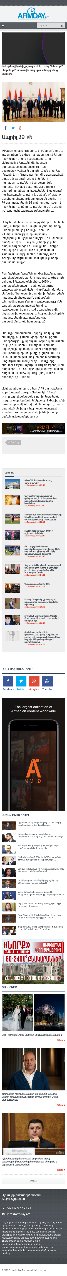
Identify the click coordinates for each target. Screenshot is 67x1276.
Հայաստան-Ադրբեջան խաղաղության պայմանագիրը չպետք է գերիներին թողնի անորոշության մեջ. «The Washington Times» (42, 569)
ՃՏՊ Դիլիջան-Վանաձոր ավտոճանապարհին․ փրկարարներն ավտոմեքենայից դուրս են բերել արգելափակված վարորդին (42, 550)
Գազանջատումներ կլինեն (37, 584)
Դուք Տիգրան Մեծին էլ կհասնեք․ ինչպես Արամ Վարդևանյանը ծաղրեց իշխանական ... (40, 916)
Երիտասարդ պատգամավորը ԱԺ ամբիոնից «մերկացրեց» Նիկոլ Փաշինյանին (39, 823)
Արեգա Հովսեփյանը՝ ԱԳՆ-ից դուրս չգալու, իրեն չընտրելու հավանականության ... (41, 870)
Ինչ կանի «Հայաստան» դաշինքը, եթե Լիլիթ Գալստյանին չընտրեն (39, 904)
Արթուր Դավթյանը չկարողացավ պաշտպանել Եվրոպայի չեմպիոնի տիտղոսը (41, 602)
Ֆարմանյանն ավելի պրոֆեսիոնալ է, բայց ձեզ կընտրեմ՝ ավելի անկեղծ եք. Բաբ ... (40, 928)
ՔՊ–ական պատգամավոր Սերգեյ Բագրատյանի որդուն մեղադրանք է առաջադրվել (41, 618)
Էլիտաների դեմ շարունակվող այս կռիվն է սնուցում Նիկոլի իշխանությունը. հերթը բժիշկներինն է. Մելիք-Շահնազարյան (30, 1097)
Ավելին (60, 1040)
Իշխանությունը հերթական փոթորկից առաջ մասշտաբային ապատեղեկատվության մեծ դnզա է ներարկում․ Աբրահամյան (29, 1161)
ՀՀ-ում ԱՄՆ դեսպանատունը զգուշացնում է (38, 481)
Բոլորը (33, 1181)
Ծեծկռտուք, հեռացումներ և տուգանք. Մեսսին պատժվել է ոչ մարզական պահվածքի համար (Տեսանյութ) (43, 517)
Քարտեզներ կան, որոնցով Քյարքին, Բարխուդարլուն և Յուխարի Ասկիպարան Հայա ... (41, 894)
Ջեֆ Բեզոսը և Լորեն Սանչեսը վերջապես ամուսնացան (32, 1035)
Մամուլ (14, 442)
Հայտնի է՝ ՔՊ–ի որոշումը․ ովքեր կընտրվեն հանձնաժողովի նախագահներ (38, 846)
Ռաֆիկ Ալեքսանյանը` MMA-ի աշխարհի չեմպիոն (38, 532)
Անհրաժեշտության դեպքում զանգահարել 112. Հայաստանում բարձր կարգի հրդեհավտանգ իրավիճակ (40, 499)
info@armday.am (18, 1214)
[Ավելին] (12, 481)
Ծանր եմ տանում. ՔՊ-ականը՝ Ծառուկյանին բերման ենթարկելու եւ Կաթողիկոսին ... (39, 858)
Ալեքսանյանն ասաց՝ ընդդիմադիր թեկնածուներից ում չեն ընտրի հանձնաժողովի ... (41, 835)
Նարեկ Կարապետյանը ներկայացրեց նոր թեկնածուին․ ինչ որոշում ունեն (38, 881)
